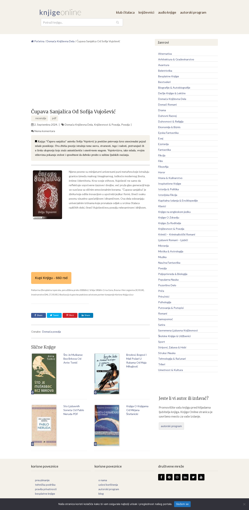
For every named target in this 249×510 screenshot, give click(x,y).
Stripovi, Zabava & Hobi (172, 347)
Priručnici (163, 296)
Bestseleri (164, 82)
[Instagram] (177, 477)
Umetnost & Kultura (170, 370)
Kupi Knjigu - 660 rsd (51, 278)
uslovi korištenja (108, 484)
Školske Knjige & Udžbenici (174, 336)
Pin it (71, 315)
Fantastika (164, 149)
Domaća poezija (51, 331)
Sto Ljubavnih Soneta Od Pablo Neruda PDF (73, 410)
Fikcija (161, 155)
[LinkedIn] (185, 477)
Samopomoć (165, 319)
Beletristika (165, 70)
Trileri (161, 364)
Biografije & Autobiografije (174, 87)
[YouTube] (201, 477)
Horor (161, 172)
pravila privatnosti (46, 489)
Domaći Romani (167, 104)
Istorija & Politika (168, 189)
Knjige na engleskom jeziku (174, 211)
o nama (102, 480)
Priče (161, 290)
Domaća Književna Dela (79, 124)
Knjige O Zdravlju (168, 217)
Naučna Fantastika (169, 262)
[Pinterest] (169, 477)
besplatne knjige (45, 493)
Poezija (125, 124)
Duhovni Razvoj (167, 115)
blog (101, 493)
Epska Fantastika (168, 132)
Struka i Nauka (166, 353)
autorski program (193, 12)
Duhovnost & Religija (170, 121)
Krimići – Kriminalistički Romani (176, 234)
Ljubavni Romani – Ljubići (173, 240)
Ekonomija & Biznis (169, 127)
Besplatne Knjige (168, 76)
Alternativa (165, 53)
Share (39, 315)
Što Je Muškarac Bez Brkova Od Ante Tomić (73, 358)
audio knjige (167, 12)
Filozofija (163, 166)
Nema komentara (44, 131)
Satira (161, 324)
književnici (146, 12)
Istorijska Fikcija (167, 194)
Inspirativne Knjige (169, 183)
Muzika (162, 257)
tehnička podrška (45, 484)
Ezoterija (163, 144)
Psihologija (164, 302)
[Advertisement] (90, 77)
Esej (160, 138)
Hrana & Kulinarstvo (170, 178)
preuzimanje (42, 480)
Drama (162, 110)
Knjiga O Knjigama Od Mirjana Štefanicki (137, 410)
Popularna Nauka (168, 279)
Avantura (163, 65)
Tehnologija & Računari (172, 358)
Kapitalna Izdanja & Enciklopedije (178, 200)
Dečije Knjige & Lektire (172, 93)
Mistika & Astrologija (170, 251)
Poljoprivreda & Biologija (172, 274)
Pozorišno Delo (167, 285)
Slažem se (182, 504)
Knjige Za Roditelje (169, 223)
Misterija (163, 245)
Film (160, 161)
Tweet (55, 315)
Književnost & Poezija (107, 124)
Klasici (162, 206)
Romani (162, 313)
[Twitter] (193, 477)
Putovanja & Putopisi (171, 307)
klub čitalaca (125, 12)
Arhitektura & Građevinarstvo (176, 59)
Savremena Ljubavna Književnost (178, 330)
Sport (161, 341)
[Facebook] (161, 477)
